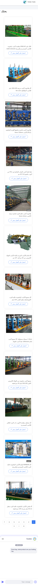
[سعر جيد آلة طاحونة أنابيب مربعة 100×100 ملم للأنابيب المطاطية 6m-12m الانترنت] (18, 72)
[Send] (2, 582)
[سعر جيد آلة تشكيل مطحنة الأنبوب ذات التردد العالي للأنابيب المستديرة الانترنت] (18, 407)
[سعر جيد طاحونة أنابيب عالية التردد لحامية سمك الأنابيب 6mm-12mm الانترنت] (18, 198)
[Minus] (3, 539)
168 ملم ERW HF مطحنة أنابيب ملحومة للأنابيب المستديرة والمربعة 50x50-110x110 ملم (18, 49)
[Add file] (35, 582)
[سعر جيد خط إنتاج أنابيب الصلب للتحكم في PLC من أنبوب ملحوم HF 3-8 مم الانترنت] (19, 156)
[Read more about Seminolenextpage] (19, 526)
